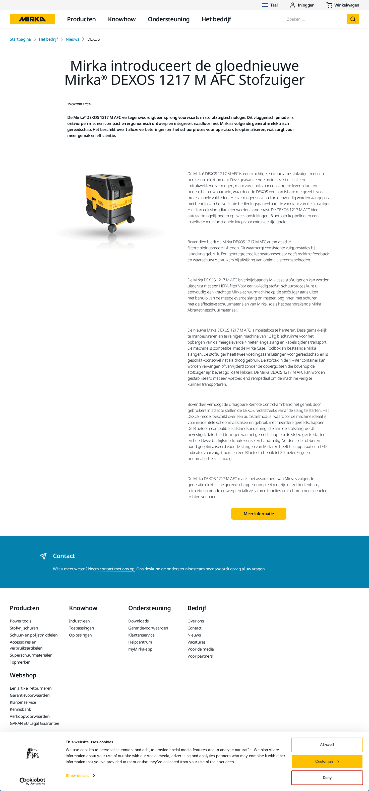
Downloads (138, 621)
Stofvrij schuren (24, 628)
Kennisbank (20, 709)
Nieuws (72, 39)
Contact (195, 628)
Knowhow (122, 19)
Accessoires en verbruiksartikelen (26, 645)
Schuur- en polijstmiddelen (34, 635)
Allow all (327, 745)
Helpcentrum (140, 642)
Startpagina (20, 39)
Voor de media (201, 649)
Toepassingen (81, 628)
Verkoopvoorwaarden (29, 716)
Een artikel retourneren (31, 688)
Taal (274, 5)
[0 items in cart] (342, 5)
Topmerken (20, 662)
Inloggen (306, 5)
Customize (324, 761)
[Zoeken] (353, 19)
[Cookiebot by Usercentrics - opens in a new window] (32, 781)
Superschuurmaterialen (31, 655)
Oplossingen (80, 635)
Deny (327, 777)
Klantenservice (141, 635)
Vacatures (197, 642)
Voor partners (200, 656)
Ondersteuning (169, 19)
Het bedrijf (216, 19)
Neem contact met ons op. (111, 569)
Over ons (196, 621)
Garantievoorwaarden (148, 628)
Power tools (20, 621)
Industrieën (79, 621)
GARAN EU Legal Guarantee (34, 723)
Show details (77, 775)
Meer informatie (259, 513)
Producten (81, 19)
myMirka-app (140, 649)
